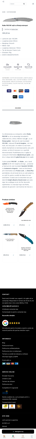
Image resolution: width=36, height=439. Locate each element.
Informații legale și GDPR (10, 356)
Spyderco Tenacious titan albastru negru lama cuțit (26, 249)
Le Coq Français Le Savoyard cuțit (10, 240)
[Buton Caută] (24, 3)
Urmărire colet (6, 378)
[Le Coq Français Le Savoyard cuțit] (10, 234)
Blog (3, 343)
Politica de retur (7, 384)
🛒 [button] (14, 225)
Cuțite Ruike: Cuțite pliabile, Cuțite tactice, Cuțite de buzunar (17, 83)
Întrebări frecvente (8, 376)
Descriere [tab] (18, 108)
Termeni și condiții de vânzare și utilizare (15, 354)
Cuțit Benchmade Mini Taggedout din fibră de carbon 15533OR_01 (10, 210)
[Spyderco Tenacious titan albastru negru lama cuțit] (25, 238)
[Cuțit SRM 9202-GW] (25, 209)
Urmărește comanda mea (10, 309)
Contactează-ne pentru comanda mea (14, 312)
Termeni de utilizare (8, 381)
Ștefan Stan (14, 29)
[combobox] (16, 3)
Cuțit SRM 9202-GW (26, 220)
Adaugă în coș (19, 431)
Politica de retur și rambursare (11, 351)
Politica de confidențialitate (11, 348)
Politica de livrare (7, 345)
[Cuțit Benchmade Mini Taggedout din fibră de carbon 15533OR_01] (10, 203)
